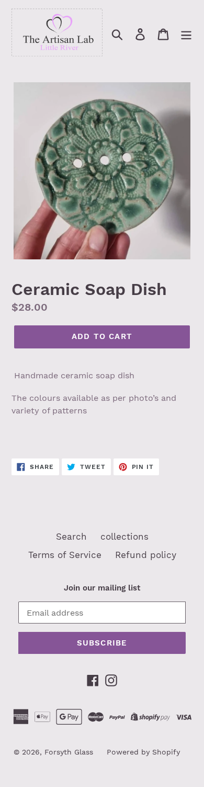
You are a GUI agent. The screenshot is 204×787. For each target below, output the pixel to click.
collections (124, 536)
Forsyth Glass (68, 752)
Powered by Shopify (143, 752)
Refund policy (145, 555)
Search (71, 536)
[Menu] (186, 34)
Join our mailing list (102, 588)
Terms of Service (64, 555)
